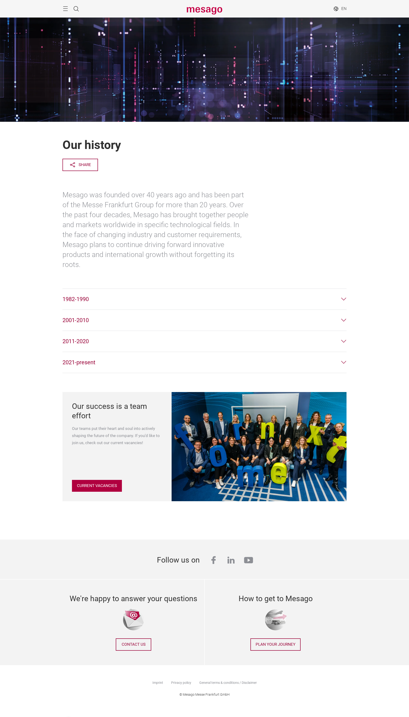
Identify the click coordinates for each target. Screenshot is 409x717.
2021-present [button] (78, 362)
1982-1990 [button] (75, 299)
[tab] (204, 299)
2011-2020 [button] (75, 341)
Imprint (157, 683)
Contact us (134, 644)
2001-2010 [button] (75, 320)
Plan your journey (275, 644)
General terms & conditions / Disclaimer (228, 683)
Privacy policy (181, 683)
